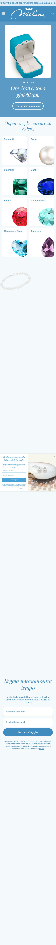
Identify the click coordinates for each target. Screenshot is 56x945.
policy (41, 749)
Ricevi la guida (14, 480)
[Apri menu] (3, 13)
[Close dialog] (54, 456)
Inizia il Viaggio (28, 732)
